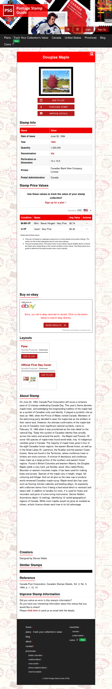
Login (88, 29)
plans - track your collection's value (44, 631)
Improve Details (58, 113)
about (28, 641)
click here (32, 610)
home (28, 627)
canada (75, 631)
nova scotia (33, 663)
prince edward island (37, 667)
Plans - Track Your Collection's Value (26, 38)
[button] (87, 223)
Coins (9, 43)
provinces (31, 651)
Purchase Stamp (58, 107)
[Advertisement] (56, 270)
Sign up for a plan (54, 202)
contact (29, 646)
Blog (102, 38)
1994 (53, 142)
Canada (56, 38)
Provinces (91, 38)
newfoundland (34, 659)
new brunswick (34, 671)
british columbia (35, 655)
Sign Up (102, 29)
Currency (72, 210)
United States (73, 38)
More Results (53, 325)
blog (28, 636)
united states (77, 635)
